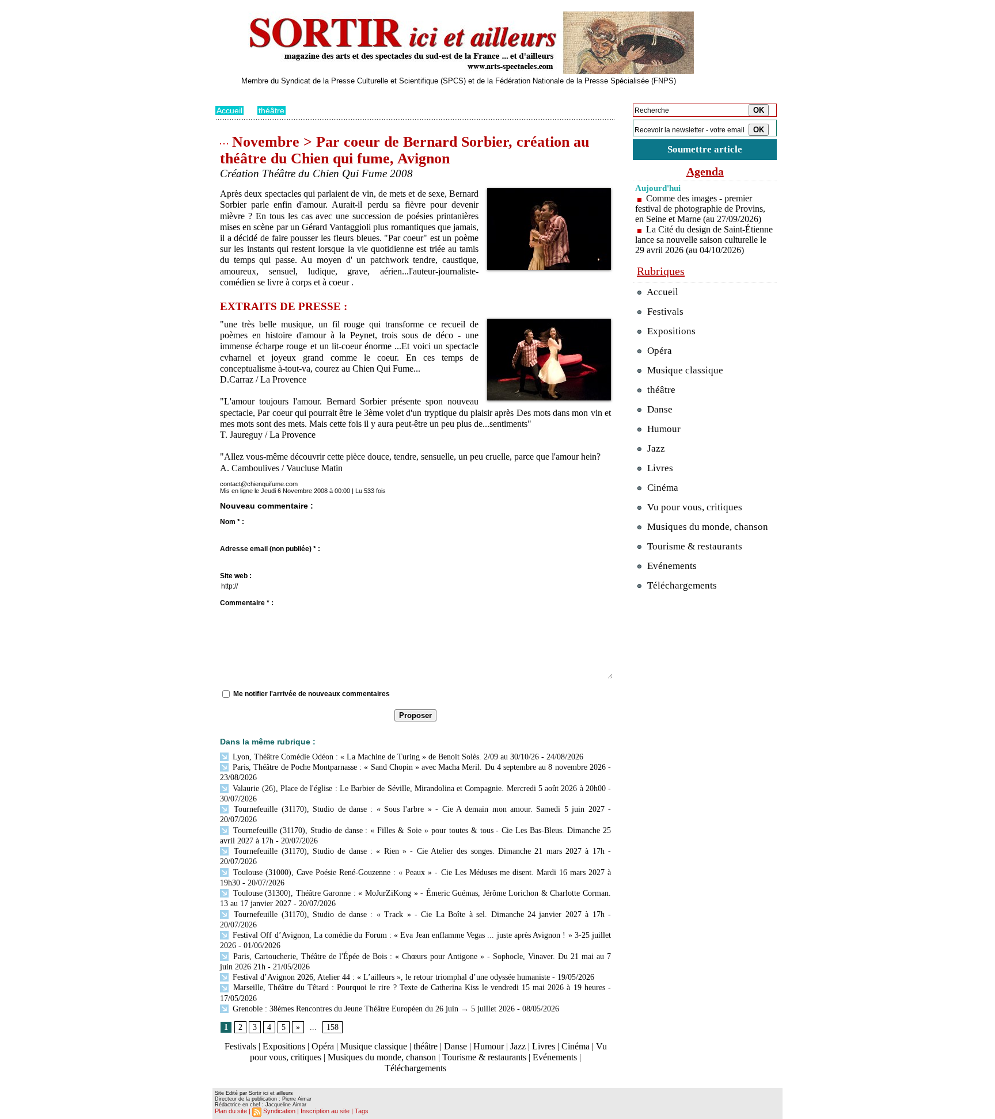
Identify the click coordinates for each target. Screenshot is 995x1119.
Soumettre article (704, 149)
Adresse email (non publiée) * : (270, 549)
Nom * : (232, 522)
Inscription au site (325, 1110)
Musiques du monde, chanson (382, 1057)
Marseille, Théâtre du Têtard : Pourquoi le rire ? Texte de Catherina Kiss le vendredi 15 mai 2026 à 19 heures (417, 987)
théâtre (271, 110)
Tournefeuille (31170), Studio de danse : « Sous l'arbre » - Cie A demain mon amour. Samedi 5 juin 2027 (417, 809)
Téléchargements (415, 1068)
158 (332, 1027)
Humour (488, 1046)
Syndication (279, 1110)
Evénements (555, 1057)
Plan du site (231, 1110)
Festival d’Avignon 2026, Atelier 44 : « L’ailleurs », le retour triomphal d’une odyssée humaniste (390, 977)
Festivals (240, 1046)
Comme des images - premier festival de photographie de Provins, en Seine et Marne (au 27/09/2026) (700, 208)
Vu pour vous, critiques (693, 507)
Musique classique (373, 1046)
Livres (543, 1046)
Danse (455, 1046)
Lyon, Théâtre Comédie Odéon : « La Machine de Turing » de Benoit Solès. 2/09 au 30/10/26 (384, 757)
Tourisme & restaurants (484, 1057)
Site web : (236, 576)
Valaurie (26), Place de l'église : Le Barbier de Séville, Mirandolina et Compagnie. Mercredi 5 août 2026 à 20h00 (418, 788)
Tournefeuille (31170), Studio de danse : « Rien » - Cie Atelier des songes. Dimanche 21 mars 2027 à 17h (417, 851)
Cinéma (575, 1046)
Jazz (518, 1046)
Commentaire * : (247, 603)
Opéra (323, 1046)
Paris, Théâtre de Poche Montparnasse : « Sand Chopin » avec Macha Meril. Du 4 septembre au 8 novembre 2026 (418, 767)
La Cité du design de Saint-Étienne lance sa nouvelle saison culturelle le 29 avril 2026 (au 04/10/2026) (704, 239)
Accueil (229, 110)
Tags (362, 1110)
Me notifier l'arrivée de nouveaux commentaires (311, 694)
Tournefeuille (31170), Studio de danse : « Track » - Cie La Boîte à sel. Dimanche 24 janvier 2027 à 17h (417, 914)
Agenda (705, 171)
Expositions (284, 1046)
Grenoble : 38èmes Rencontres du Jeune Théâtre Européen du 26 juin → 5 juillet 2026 (372, 1009)
